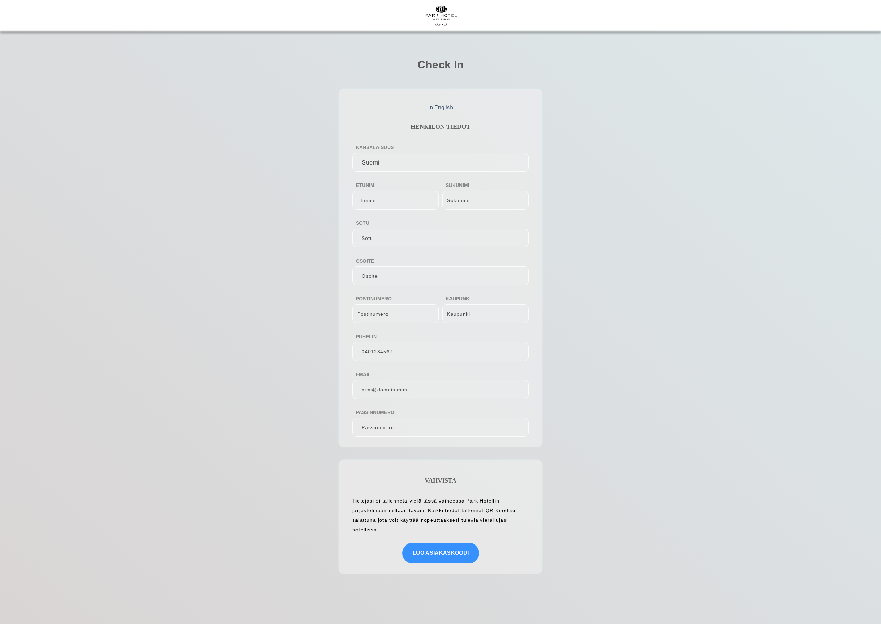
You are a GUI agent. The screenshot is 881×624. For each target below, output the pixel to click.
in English (440, 107)
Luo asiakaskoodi (441, 553)
